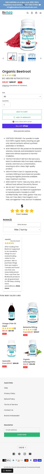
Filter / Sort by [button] (20, 230)
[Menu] (40, 12)
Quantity (5, 101)
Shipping (5, 85)
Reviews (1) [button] (7, 220)
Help (6, 388)
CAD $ (21, 447)
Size (3, 93)
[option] (12, 56)
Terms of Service (11, 404)
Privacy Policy (9, 393)
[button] (9, 75)
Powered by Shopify (33, 467)
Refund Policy (9, 399)
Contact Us (8, 410)
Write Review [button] (22, 225)
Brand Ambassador (12, 415)
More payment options (22, 131)
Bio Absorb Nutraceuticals (17, 467)
